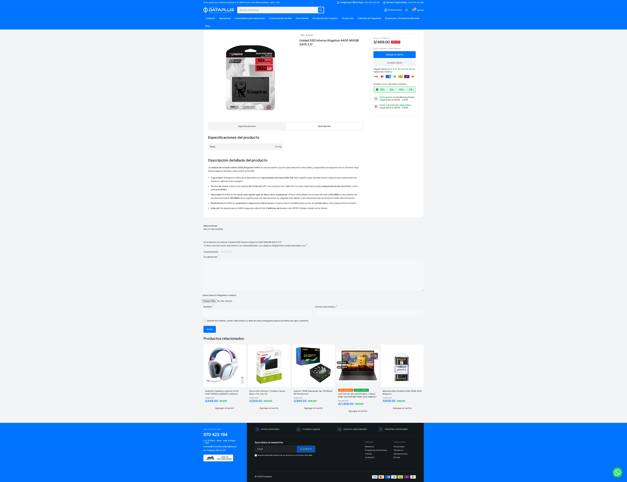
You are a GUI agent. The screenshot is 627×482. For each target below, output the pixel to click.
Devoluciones (401, 454)
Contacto (370, 457)
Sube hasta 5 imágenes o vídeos (219, 295)
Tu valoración (211, 256)
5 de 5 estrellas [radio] (231, 252)
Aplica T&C (275, 2)
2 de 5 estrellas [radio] (224, 252)
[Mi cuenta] (406, 10)
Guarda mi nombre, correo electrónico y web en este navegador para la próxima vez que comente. (258, 320)
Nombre (208, 306)
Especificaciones (247, 126)
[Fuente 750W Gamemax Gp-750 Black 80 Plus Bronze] (313, 365)
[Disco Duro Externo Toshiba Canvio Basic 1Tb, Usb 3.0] (269, 365)
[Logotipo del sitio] (218, 9)
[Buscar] (321, 10)
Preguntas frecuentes (376, 450)
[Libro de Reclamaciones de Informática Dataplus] (220, 458)
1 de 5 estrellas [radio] (222, 252)
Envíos (397, 457)
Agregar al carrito (394, 54)
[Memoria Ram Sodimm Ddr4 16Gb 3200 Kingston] (402, 365)
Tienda (368, 454)
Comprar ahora (394, 63)
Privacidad (399, 446)
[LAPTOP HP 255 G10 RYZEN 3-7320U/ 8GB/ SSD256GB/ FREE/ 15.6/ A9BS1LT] (358, 365)
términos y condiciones (295, 455)
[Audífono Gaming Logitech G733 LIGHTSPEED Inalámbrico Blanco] (224, 365)
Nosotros (369, 446)
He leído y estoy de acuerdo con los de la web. (285, 455)
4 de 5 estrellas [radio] (229, 252)
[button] (225, 408)
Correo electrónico (326, 306)
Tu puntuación (210, 252)
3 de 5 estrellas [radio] (227, 252)
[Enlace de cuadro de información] (393, 10)
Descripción (324, 126)
